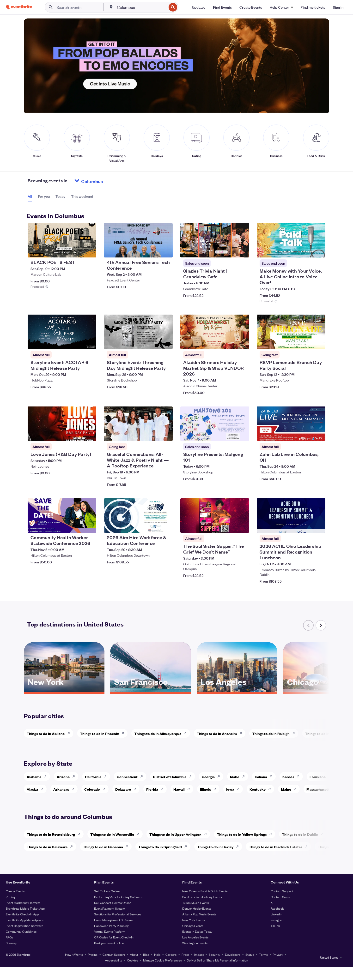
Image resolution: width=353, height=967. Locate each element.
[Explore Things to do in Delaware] (72, 846)
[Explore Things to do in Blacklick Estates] (307, 846)
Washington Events (194, 943)
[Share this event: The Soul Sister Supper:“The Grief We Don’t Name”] (242, 526)
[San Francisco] (150, 690)
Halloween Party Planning (111, 925)
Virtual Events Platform (109, 931)
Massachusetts (318, 789)
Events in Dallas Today (197, 931)
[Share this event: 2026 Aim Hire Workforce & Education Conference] (166, 526)
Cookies (132, 960)
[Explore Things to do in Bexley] (238, 846)
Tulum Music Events (195, 902)
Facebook (277, 908)
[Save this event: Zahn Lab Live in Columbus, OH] (307, 434)
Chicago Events (192, 925)
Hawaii (179, 789)
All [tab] (30, 196)
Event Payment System (109, 908)
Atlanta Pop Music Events (199, 914)
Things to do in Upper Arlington (175, 834)
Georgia (208, 776)
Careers (170, 954)
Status (249, 954)
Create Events (15, 891)
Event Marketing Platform (23, 902)
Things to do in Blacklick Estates (275, 846)
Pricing (10, 897)
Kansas (288, 776)
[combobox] (141, 7)
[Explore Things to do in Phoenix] (124, 733)
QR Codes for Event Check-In (114, 937)
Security (214, 954)
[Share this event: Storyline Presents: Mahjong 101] (242, 434)
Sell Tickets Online (107, 891)
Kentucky (258, 789)
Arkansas (61, 789)
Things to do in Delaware (47, 846)
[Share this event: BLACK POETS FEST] (89, 251)
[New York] (64, 690)
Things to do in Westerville (112, 834)
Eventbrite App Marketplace (24, 920)
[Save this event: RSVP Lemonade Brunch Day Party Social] (307, 342)
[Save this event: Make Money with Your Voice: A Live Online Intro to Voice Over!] (307, 251)
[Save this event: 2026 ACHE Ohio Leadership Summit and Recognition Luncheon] (307, 526)
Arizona (63, 776)
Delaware (123, 789)
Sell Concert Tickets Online (112, 902)
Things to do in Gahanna (103, 846)
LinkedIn (276, 914)
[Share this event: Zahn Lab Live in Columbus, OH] (318, 434)
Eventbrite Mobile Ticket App (25, 908)
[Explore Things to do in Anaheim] (242, 733)
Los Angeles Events (195, 937)
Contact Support (282, 891)
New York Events (193, 920)
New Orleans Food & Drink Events (205, 891)
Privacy (278, 954)
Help (157, 954)
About (134, 954)
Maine (286, 789)
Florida (152, 789)
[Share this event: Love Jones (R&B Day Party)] (89, 434)
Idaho (234, 776)
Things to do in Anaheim (217, 733)
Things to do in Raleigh (271, 733)
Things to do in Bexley (215, 846)
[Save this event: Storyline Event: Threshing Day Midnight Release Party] (154, 342)
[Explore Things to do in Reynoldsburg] (80, 834)
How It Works (74, 954)
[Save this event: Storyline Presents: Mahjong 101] (231, 434)
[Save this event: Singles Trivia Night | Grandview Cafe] (231, 251)
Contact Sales (280, 897)
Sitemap (11, 943)
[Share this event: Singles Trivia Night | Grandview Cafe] (242, 251)
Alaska (32, 789)
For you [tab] (44, 196)
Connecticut (127, 776)
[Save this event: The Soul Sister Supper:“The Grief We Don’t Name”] (231, 526)
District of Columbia (169, 776)
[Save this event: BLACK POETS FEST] (78, 251)
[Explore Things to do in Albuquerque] (186, 733)
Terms (263, 954)
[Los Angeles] (237, 690)
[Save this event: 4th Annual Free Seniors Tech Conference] (154, 251)
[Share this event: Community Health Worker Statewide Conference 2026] (89, 526)
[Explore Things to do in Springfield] (187, 846)
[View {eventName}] (62, 240)
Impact (199, 954)
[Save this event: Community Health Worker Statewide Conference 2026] (78, 526)
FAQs (9, 937)
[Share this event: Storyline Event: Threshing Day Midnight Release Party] (166, 342)
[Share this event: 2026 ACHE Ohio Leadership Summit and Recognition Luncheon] (318, 526)
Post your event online (109, 943)
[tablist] (60, 198)
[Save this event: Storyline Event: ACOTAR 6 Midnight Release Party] (78, 342)
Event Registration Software (24, 925)
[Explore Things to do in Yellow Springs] (271, 834)
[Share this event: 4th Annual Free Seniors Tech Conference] (166, 251)
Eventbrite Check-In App (22, 914)
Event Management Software (113, 920)
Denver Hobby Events (196, 908)
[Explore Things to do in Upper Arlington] (206, 834)
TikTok (275, 925)
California (93, 776)
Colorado (92, 789)
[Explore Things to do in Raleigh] (295, 733)
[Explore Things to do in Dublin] (323, 834)
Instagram (277, 920)
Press (185, 954)
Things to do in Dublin (300, 834)
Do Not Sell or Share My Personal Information (217, 960)
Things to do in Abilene (46, 733)
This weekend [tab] (82, 196)
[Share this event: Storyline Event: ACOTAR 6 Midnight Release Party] (89, 342)
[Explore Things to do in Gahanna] (128, 846)
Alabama (34, 776)
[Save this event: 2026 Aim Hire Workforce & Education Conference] (154, 526)
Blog (146, 954)
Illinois (205, 789)
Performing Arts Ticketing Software (118, 897)
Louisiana (318, 776)
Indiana (261, 776)
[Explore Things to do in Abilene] (70, 733)
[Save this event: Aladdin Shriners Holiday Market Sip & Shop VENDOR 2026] (231, 342)
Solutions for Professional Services (117, 914)
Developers (232, 954)
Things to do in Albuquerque (157, 733)
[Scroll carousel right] (321, 625)
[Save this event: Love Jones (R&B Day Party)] (78, 434)
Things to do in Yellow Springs (242, 834)
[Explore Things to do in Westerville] (139, 834)
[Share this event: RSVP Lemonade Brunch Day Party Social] (318, 342)
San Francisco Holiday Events (202, 897)
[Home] (19, 7)
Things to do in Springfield (160, 846)
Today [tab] (60, 196)
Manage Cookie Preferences (162, 960)
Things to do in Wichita (324, 733)
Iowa (230, 789)
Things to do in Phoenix (99, 733)
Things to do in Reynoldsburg (51, 834)
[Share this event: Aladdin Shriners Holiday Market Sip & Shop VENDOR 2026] (242, 342)
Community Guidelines (21, 931)
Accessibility (113, 960)
